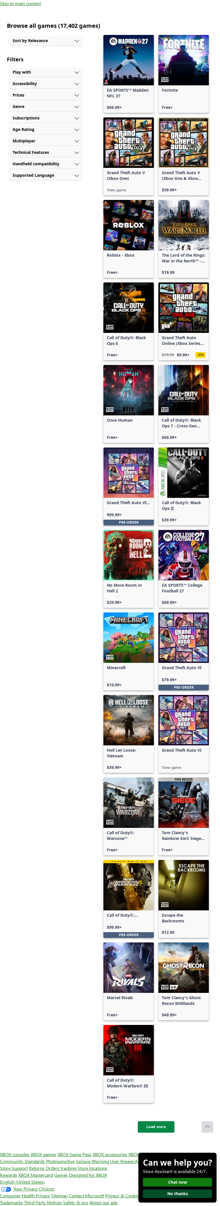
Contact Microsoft (86, 1196)
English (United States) (22, 1182)
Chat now (177, 1182)
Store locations (92, 1168)
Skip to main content (20, 3)
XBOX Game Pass (74, 1154)
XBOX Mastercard (35, 1175)
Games (61, 1175)
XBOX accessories (110, 1154)
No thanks (177, 1193)
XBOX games (43, 1154)
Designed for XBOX (88, 1175)
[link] (128, 74)
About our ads (103, 1202)
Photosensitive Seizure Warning (77, 1161)
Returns (36, 1168)
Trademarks (11, 1202)
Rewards (8, 1175)
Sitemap (59, 1196)
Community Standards (22, 1161)
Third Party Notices (43, 1202)
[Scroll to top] (207, 1127)
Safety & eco (75, 1202)
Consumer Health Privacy (25, 1196)
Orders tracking (61, 1168)
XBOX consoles (15, 1154)
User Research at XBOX (133, 1161)
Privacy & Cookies (123, 1196)
